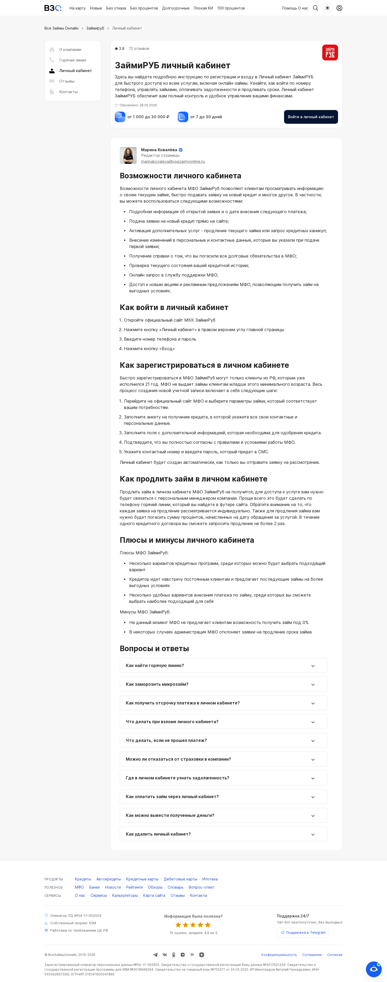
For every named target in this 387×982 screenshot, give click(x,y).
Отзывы (67, 81)
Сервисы (99, 895)
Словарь (175, 887)
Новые (96, 8)
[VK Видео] (182, 954)
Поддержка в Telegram (306, 932)
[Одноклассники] (174, 954)
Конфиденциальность (279, 955)
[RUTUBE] (192, 954)
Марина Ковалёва (159, 149)
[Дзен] (201, 954)
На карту (78, 8)
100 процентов (231, 8)
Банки (94, 887)
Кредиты (83, 879)
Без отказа (116, 8)
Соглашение (312, 955)
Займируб (95, 28)
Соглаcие (335, 955)
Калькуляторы (125, 895)
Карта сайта (154, 895)
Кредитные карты (142, 879)
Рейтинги (134, 887)
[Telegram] (155, 954)
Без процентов (144, 8)
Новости (113, 887)
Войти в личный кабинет (311, 117)
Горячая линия (72, 60)
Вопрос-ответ (202, 887)
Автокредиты (108, 879)
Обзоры (155, 887)
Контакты (68, 91)
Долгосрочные (176, 8)
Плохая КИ (203, 8)
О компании (70, 49)
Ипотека (210, 879)
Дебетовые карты (180, 879)
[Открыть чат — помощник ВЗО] (374, 969)
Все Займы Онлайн (61, 28)
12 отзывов (139, 48)
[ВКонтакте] (164, 954)
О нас (303, 8)
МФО (79, 887)
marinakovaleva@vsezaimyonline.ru (173, 161)
